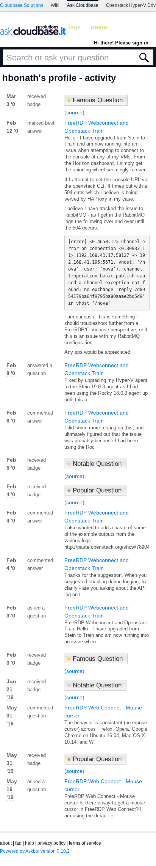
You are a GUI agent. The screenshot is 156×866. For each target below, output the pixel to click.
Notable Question (94, 463)
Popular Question (94, 490)
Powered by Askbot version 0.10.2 (35, 851)
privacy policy (51, 843)
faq (18, 843)
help (29, 843)
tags (74, 27)
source (74, 112)
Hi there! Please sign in (121, 43)
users (99, 27)
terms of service (85, 843)
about (6, 843)
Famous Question (95, 100)
